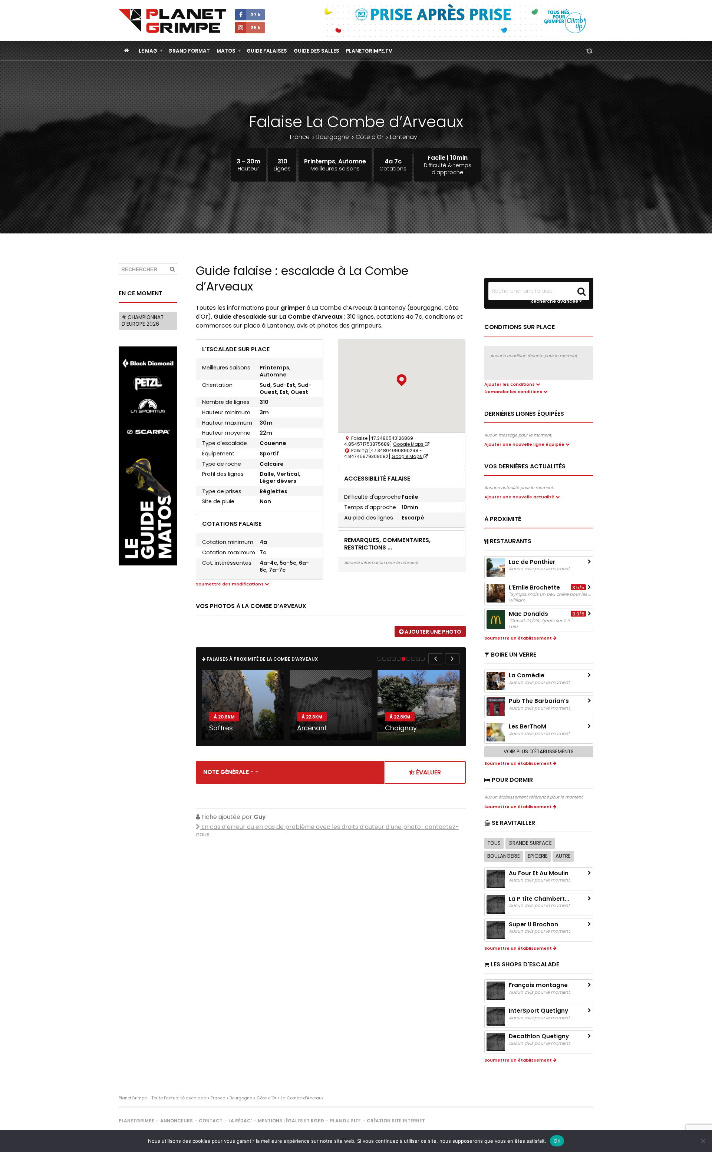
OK (557, 1141)
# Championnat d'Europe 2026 (143, 321)
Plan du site (345, 1121)
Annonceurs (176, 1121)
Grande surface (530, 843)
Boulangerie (503, 856)
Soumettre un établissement (518, 638)
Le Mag (148, 50)
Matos (226, 50)
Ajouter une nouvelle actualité (520, 497)
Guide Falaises (267, 50)
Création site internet (396, 1121)
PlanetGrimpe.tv (369, 50)
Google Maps (409, 444)
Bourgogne (332, 137)
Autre (563, 856)
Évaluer (428, 772)
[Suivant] (452, 658)
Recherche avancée (554, 301)
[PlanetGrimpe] (172, 21)
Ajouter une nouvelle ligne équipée (525, 444)
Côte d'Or (369, 137)
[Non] (702, 1141)
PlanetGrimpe (136, 1121)
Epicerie (538, 856)
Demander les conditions (513, 392)
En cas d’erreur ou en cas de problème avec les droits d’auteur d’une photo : (327, 831)
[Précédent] (435, 658)
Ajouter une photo (432, 631)
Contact (210, 1121)
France (300, 137)
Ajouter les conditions (510, 384)
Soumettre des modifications (230, 584)
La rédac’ (240, 1121)
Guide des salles (316, 50)
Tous (494, 843)
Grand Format (189, 50)
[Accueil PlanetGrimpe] (127, 50)
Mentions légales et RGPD (291, 1121)
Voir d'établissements (539, 751)
